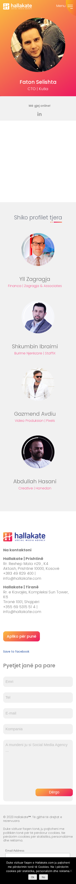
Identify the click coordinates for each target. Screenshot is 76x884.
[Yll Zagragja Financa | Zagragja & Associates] (38, 249)
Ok (32, 877)
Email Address (14, 850)
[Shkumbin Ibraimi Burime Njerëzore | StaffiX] (38, 316)
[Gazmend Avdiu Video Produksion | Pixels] (38, 384)
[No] (71, 871)
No (43, 877)
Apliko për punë (21, 636)
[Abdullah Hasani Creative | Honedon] (38, 451)
